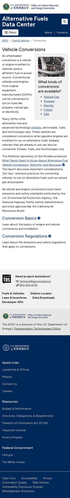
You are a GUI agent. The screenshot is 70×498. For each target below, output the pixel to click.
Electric (49, 105)
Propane (49, 101)
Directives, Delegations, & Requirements (27, 416)
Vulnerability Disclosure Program (22, 486)
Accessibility (29, 478)
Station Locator (41, 293)
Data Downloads (43, 297)
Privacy (47, 478)
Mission (7, 376)
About (48, 32)
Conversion (19, 218)
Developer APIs (12, 302)
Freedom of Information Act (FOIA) (25, 423)
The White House (13, 462)
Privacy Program (12, 437)
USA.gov (7, 455)
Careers (7, 391)
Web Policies (41, 482)
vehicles (36, 127)
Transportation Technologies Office (37, 328)
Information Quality (14, 482)
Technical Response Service (35, 281)
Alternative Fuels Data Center (25, 21)
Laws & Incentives (14, 297)
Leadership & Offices (15, 369)
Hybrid (48, 110)
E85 (46, 114)
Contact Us (9, 384)
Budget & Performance (16, 408)
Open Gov (9, 478)
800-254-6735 (28, 285)
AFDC (5, 40)
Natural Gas (51, 97)
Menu (12, 32)
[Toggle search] (65, 21)
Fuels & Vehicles (20, 40)
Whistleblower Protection (18, 491)
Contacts (62, 32)
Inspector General (13, 430)
